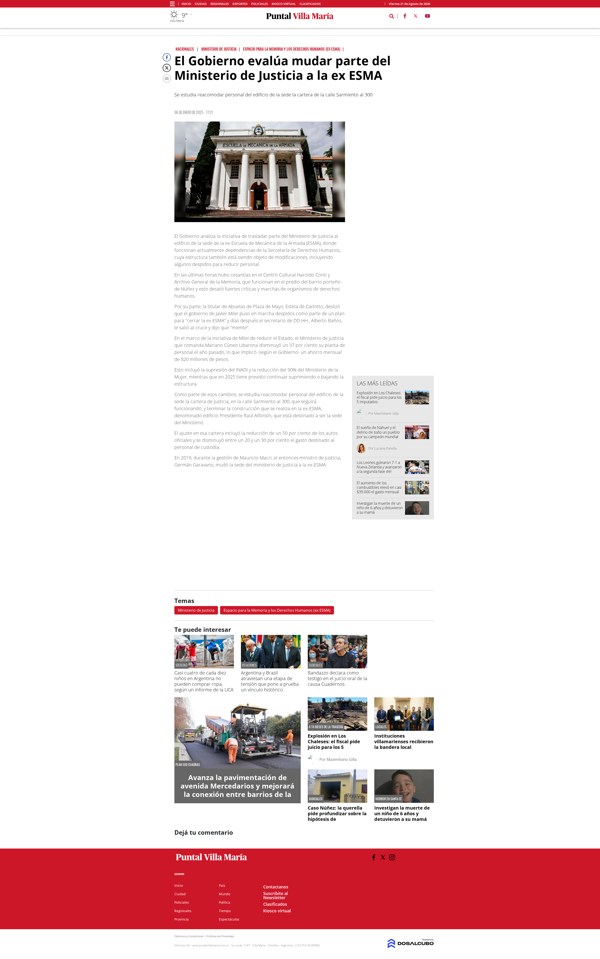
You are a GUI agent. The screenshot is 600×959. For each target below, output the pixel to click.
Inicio (186, 3)
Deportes (240, 3)
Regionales (219, 3)
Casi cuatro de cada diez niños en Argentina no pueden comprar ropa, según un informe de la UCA (203, 681)
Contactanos (275, 887)
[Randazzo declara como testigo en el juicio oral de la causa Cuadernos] (337, 667)
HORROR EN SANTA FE (388, 798)
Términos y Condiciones (188, 936)
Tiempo (225, 911)
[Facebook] (167, 57)
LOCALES (380, 726)
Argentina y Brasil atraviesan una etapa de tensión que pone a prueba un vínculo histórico (270, 681)
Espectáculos (229, 919)
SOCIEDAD (181, 665)
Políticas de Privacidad (220, 936)
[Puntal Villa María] (211, 860)
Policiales (259, 3)
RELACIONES (249, 665)
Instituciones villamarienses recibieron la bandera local (403, 741)
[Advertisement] (393, 277)
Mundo (224, 894)
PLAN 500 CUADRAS (188, 764)
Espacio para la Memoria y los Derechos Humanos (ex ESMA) (277, 610)
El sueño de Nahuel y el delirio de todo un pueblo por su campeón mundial (378, 432)
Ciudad (201, 3)
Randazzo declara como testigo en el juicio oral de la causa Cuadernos (337, 678)
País (222, 885)
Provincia (181, 919)
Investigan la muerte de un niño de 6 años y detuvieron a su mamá (380, 508)
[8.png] (259, 171)
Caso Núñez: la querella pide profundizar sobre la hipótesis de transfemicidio (337, 816)
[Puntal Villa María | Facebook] (405, 16)
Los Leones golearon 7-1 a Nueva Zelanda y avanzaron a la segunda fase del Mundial (379, 469)
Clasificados (310, 3)
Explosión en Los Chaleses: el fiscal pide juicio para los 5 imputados (379, 397)
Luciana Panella (385, 448)
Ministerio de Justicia (196, 610)
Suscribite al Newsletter (275, 895)
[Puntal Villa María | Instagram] (392, 857)
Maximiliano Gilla (386, 413)
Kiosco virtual (284, 3)
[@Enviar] (167, 78)
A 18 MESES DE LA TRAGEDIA (326, 726)
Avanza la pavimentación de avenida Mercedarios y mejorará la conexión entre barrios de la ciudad (237, 790)
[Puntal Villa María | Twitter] (415, 16)
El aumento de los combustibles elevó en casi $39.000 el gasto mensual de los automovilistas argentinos (379, 492)
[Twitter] (167, 68)
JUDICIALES (315, 665)
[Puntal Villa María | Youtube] (427, 16)
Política (224, 902)
